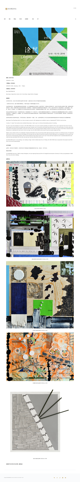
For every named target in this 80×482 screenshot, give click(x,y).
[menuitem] (74, 8)
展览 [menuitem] (9, 18)
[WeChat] (54, 477)
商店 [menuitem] (33, 18)
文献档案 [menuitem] (26, 18)
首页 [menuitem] (5, 18)
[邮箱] (65, 477)
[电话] (62, 477)
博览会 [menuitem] (15, 18)
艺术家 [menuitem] (20, 18)
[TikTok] (59, 477)
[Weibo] (57, 477)
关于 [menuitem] (38, 18)
